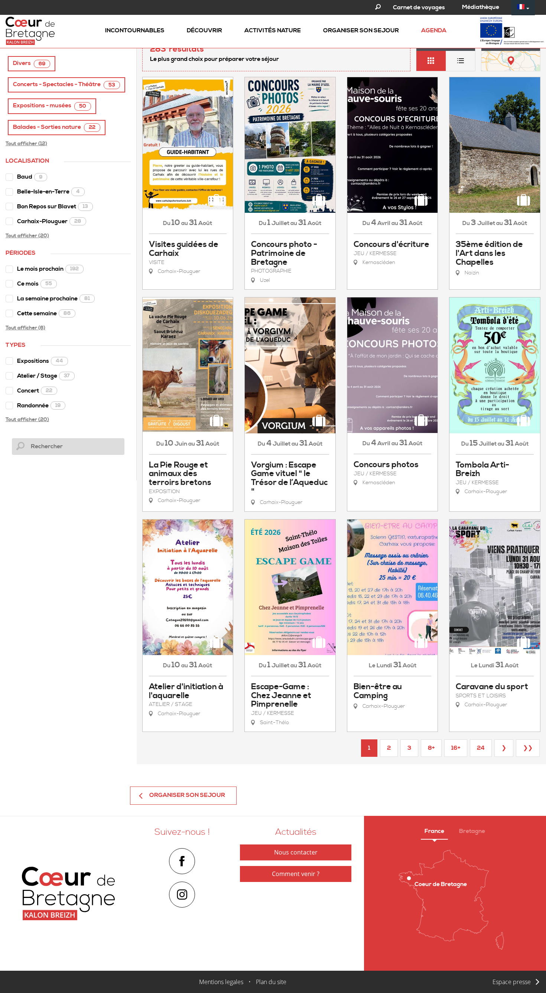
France (434, 831)
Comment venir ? (295, 874)
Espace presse (512, 982)
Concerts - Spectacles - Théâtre (64, 84)
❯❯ (528, 748)
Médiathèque (480, 7)
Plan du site (271, 982)
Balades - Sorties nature (54, 127)
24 (481, 748)
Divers (29, 63)
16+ (455, 748)
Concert (34, 390)
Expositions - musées (49, 106)
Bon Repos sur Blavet (52, 206)
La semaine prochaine (53, 298)
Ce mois (34, 283)
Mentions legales (221, 982)
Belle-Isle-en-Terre (48, 191)
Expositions (40, 361)
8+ (431, 748)
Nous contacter (296, 852)
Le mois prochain (48, 269)
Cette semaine (44, 313)
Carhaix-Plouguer (49, 221)
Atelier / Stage (43, 376)
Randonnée (39, 405)
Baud (29, 176)
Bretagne (472, 831)
